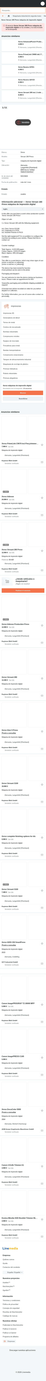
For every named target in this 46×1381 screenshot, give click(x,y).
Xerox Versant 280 (9, 677)
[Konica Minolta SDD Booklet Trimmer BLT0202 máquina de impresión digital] (23, 1203)
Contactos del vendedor (11, 1267)
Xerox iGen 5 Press (10, 730)
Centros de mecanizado (12, 327)
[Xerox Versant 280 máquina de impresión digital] (23, 662)
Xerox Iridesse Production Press (15, 624)
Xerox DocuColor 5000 (11, 1109)
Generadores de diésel (11, 318)
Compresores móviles (11, 336)
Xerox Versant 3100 (10, 783)
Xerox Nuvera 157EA (26, 67)
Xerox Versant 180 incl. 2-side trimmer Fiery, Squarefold (30, 92)
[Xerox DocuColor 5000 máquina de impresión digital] (23, 1094)
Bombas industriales (10, 332)
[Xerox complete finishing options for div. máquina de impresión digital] (23, 821)
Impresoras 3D (8, 313)
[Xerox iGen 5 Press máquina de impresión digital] (23, 715)
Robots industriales (10, 373)
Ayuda (5, 1263)
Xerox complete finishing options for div (19, 836)
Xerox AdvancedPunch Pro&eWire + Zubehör (30, 42)
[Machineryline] (8, 16)
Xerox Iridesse (8, 496)
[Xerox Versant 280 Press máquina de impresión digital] (23, 534)
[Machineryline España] (15, 3)
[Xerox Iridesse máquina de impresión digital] (23, 481)
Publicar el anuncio (23, 590)
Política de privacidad (10, 1304)
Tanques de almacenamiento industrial (17, 359)
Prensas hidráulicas (10, 369)
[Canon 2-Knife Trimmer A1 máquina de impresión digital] (23, 1150)
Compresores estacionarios (13, 355)
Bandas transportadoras (12, 350)
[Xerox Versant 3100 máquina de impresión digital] (23, 768)
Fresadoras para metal (11, 346)
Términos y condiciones (11, 1300)
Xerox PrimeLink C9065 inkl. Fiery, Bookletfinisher (30, 54)
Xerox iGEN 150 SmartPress (13, 942)
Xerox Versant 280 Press (12, 550)
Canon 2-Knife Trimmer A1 (13, 1165)
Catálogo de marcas (10, 1316)
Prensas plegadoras (10, 378)
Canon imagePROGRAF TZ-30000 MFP (18, 1003)
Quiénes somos (8, 1259)
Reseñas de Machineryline (12, 1312)
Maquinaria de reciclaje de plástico (15, 364)
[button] (42, 3)
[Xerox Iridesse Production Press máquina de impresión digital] (23, 609)
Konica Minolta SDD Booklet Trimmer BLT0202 (21, 1218)
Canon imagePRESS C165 (13, 1056)
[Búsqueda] (43, 10)
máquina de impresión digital (31, 161)
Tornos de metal (9, 322)
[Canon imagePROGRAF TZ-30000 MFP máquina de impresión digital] (23, 988)
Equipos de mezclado (11, 341)
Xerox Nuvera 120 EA (26, 80)
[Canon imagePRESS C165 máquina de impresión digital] (23, 1041)
